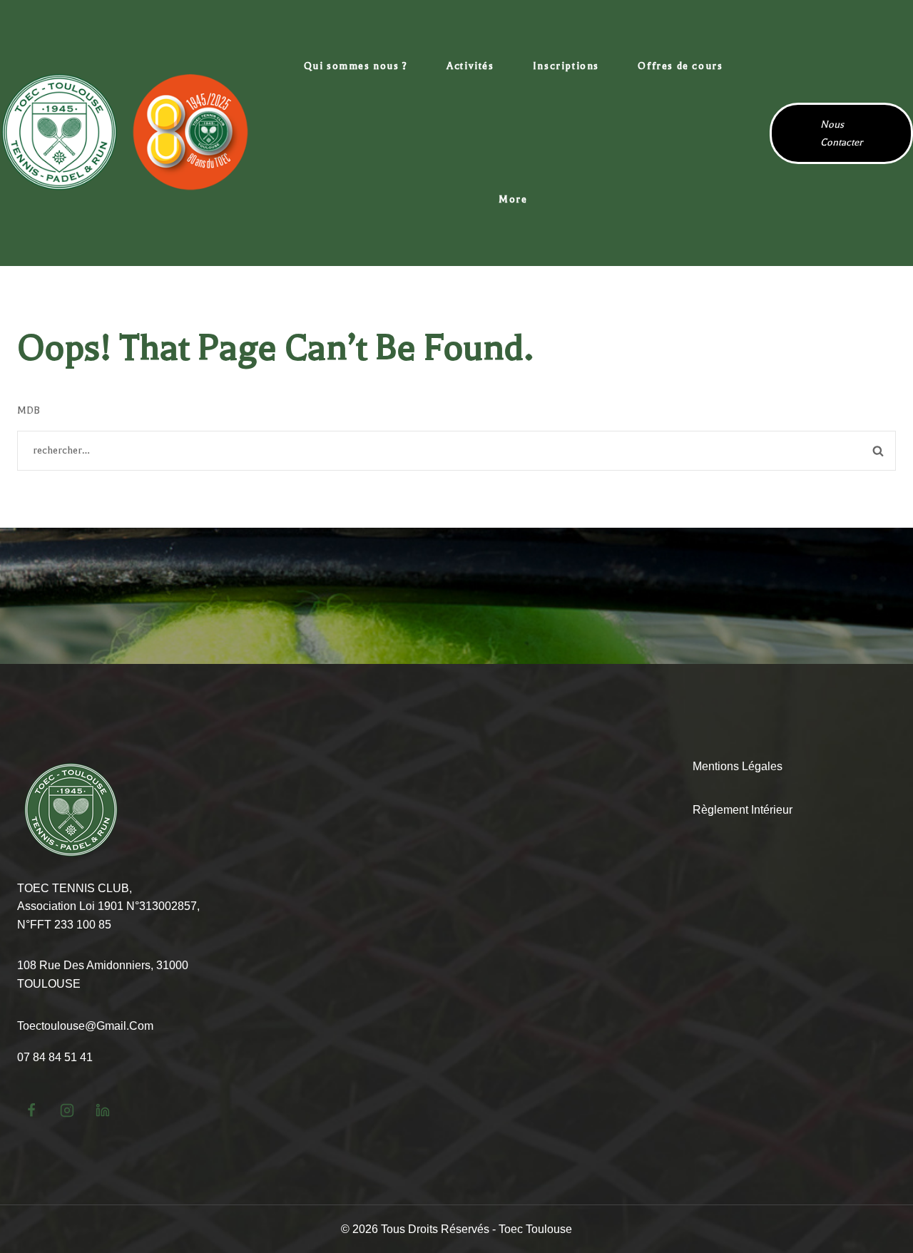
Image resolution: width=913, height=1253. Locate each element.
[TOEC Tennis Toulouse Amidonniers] (125, 132)
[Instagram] (67, 1110)
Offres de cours (680, 66)
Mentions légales (737, 766)
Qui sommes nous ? (356, 66)
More (513, 199)
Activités (470, 66)
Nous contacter (841, 133)
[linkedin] (102, 1110)
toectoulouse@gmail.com (85, 1026)
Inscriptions (566, 66)
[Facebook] (31, 1110)
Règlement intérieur (742, 810)
